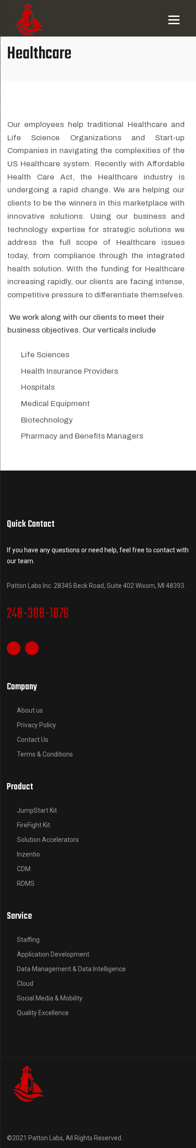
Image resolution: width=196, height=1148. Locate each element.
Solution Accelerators (48, 839)
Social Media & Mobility (50, 998)
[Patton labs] (27, 1082)
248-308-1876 (38, 613)
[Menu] (173, 19)
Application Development (53, 954)
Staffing (28, 939)
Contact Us (32, 739)
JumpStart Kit (37, 810)
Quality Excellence (43, 1012)
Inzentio (28, 854)
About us (30, 710)
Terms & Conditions (45, 754)
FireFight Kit (33, 825)
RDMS (26, 883)
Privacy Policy (36, 725)
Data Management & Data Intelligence (71, 969)
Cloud (25, 983)
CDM (24, 869)
